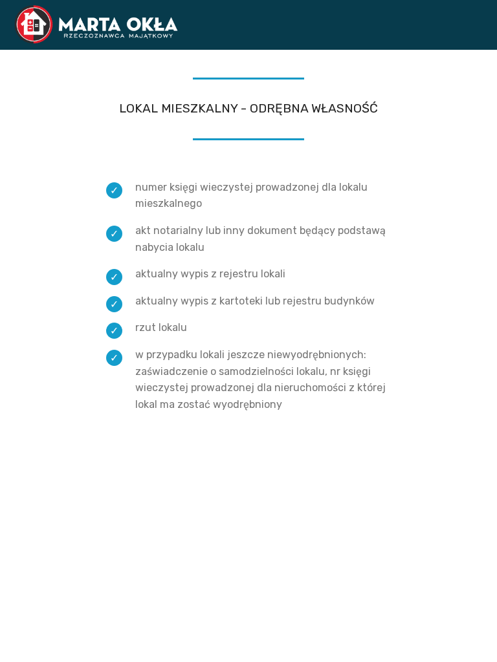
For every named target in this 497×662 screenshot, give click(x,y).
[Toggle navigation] (477, 21)
